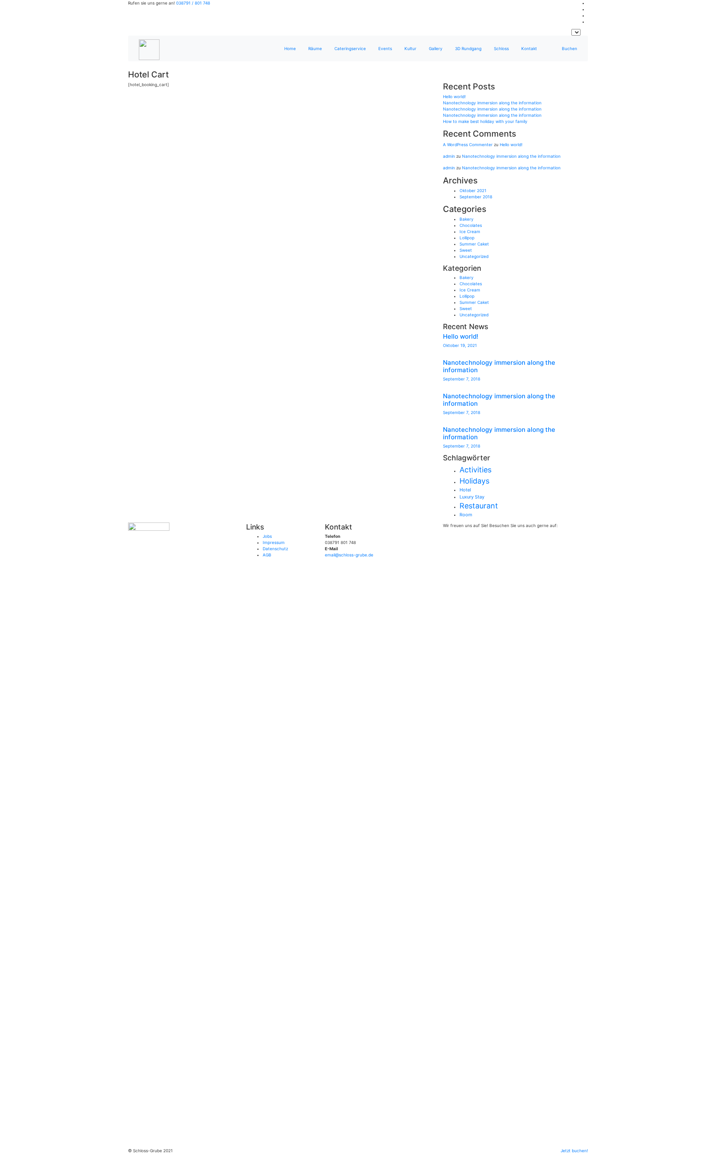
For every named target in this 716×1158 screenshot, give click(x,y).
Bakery (467, 219)
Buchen (569, 48)
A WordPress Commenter (468, 144)
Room (466, 515)
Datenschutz (275, 548)
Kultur (410, 48)
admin (449, 156)
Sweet (466, 250)
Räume (315, 48)
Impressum (274, 542)
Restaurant (479, 505)
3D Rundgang (468, 48)
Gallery (436, 48)
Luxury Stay (472, 497)
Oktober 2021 (473, 190)
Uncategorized (474, 256)
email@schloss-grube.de (349, 554)
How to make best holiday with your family (485, 121)
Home (290, 48)
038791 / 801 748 (193, 2)
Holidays (474, 481)
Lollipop (467, 237)
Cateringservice (350, 48)
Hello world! (454, 96)
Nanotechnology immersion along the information (492, 102)
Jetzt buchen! (574, 1150)
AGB (267, 554)
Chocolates (471, 225)
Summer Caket (474, 243)
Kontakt (529, 48)
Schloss (501, 48)
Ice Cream (470, 231)
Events (385, 48)
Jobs (267, 536)
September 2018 (476, 196)
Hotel (465, 490)
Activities (475, 469)
